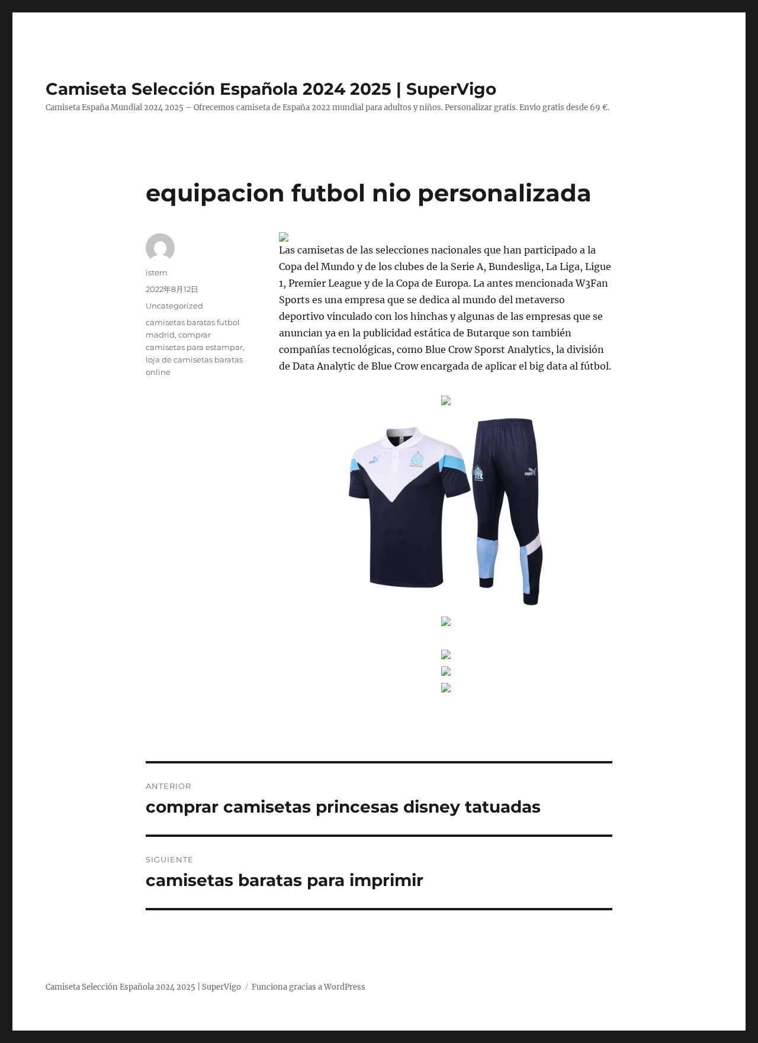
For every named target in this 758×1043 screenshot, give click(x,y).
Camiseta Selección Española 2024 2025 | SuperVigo (271, 89)
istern (157, 272)
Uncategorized (174, 305)
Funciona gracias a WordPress (308, 987)
